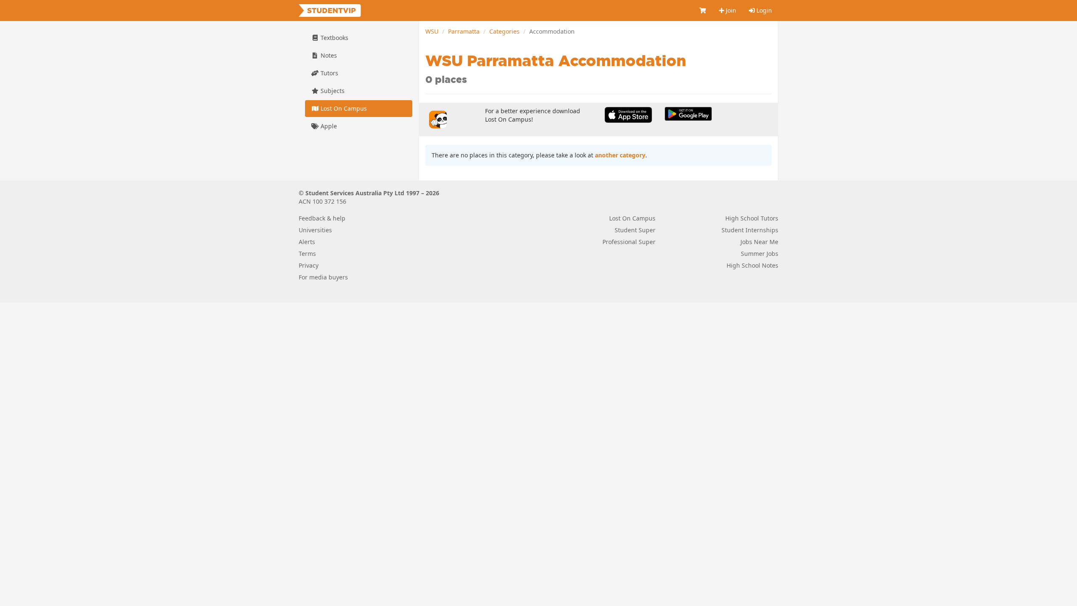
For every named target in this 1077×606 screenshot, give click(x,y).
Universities (315, 230)
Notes (328, 55)
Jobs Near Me (759, 242)
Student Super (635, 230)
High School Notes (752, 265)
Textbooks (333, 38)
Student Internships (750, 230)
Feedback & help (322, 218)
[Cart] (703, 10)
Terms (307, 254)
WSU (431, 31)
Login (763, 10)
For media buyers (323, 277)
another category (620, 155)
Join (730, 10)
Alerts (307, 242)
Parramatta (464, 31)
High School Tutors (751, 218)
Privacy (308, 265)
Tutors (328, 73)
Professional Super (628, 242)
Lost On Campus (343, 108)
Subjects (332, 91)
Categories (504, 31)
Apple (328, 126)
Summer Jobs (759, 254)
